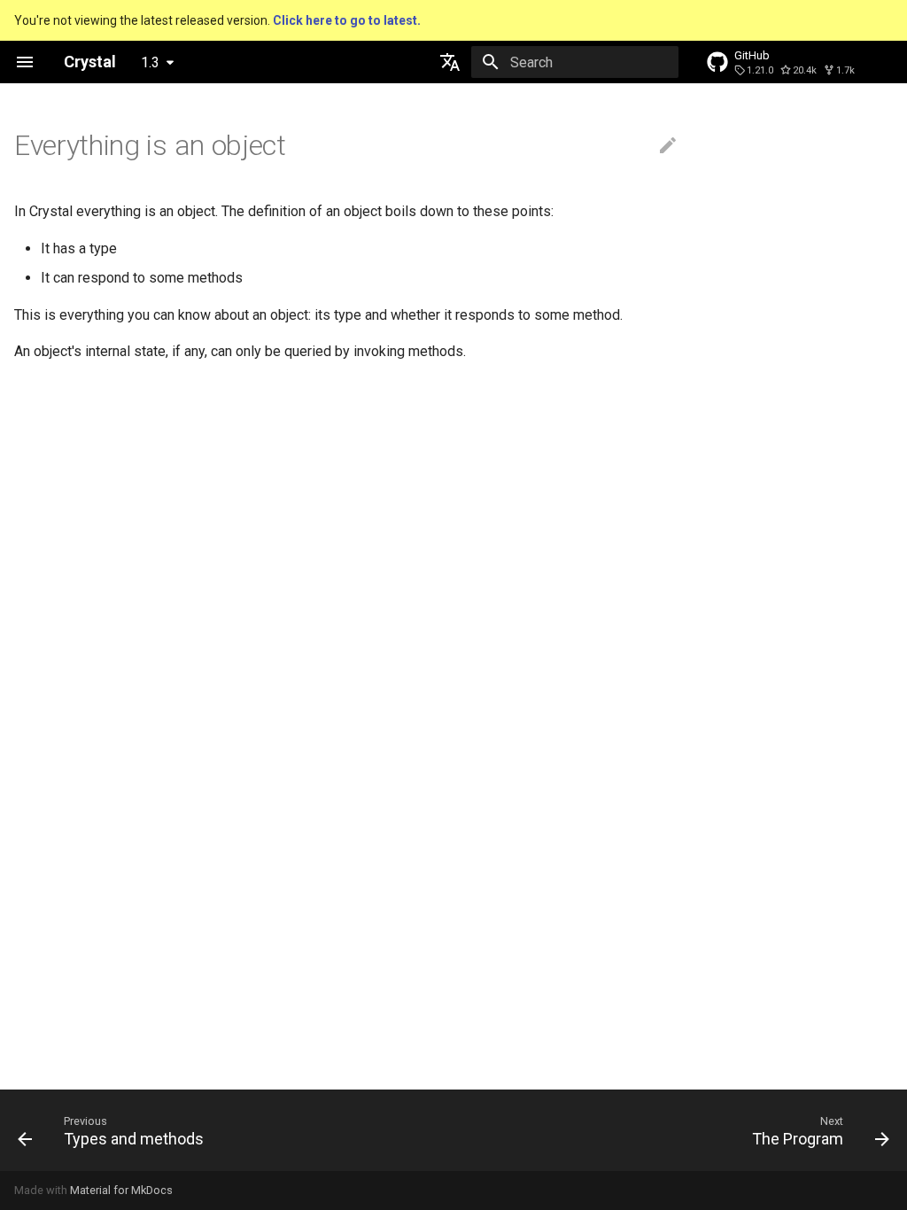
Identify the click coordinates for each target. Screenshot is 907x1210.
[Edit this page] (667, 146)
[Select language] (450, 62)
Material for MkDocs (121, 1190)
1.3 (150, 62)
